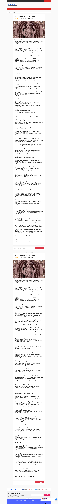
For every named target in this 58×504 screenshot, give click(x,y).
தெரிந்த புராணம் (17, 241)
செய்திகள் (28, 9)
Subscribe (46, 494)
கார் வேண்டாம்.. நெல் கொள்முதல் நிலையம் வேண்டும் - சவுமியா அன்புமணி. (16, 0)
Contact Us (41, 500)
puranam (28, 241)
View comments (40, 247)
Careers (33, 500)
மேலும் (44, 9)
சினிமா (20, 9)
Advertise (29, 500)
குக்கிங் (40, 9)
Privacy (21, 500)
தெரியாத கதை (23, 241)
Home (9, 12)
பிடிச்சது (36, 9)
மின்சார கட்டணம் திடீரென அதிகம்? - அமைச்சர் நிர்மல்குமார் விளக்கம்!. (37, 0)
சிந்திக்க (32, 9)
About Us (16, 500)
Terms (25, 500)
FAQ (37, 500)
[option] (17, 1)
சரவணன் (24, 18)
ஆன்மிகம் (12, 9)
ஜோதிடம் (16, 9)
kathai (31, 241)
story (33, 241)
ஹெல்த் (24, 9)
